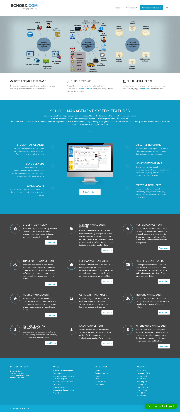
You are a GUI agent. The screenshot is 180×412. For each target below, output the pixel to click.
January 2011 (142, 384)
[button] (161, 406)
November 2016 (143, 373)
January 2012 (142, 376)
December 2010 (143, 387)
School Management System (20, 375)
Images (98, 376)
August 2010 (142, 390)
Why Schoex (57, 393)
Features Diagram (60, 379)
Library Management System (92, 225)
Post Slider (57, 384)
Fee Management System (94, 261)
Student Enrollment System (63, 390)
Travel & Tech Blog (17, 373)
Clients (97, 370)
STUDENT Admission (35, 224)
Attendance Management (152, 325)
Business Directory (17, 377)
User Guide (99, 384)
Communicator (58, 373)
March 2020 (141, 370)
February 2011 (142, 381)
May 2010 (141, 393)
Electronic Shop (16, 371)
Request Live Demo (60, 387)
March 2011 (141, 379)
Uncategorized (100, 381)
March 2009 (141, 396)
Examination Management (63, 376)
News (97, 379)
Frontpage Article (101, 373)
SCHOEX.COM (24, 408)
